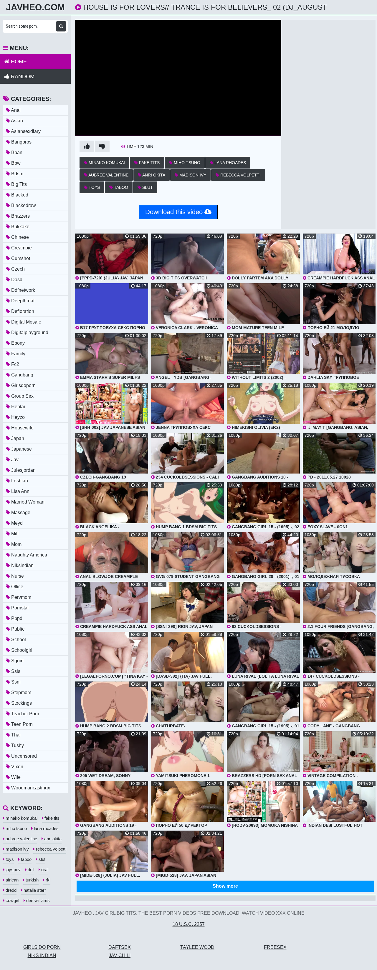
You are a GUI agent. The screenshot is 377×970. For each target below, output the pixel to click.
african (11, 879)
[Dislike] (102, 146)
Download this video (174, 212)
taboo (120, 187)
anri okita (153, 175)
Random (21, 76)
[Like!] (87, 146)
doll (30, 869)
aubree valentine (107, 175)
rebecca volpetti (240, 175)
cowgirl (11, 900)
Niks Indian (42, 955)
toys (93, 187)
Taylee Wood (197, 947)
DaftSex (119, 947)
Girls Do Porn (42, 947)
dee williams (37, 900)
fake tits (149, 162)
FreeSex (275, 947)
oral (44, 869)
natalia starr (34, 890)
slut (147, 187)
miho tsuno (186, 162)
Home (18, 61)
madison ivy (192, 175)
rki (47, 879)
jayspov (12, 869)
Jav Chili (119, 955)
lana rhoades (229, 162)
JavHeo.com (35, 7)
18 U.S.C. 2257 (189, 924)
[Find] (61, 26)
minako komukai (106, 162)
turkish (31, 879)
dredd (10, 890)
